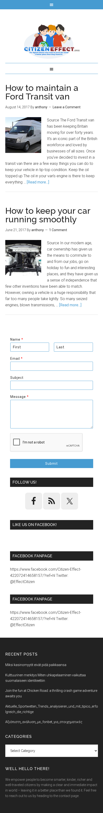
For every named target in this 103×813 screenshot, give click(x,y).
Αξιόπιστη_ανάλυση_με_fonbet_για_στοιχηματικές (43, 722)
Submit (51, 463)
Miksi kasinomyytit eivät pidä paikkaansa (35, 665)
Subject (16, 378)
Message (19, 397)
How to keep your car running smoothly (47, 215)
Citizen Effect (51, 41)
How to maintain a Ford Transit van (41, 92)
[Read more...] (38, 182)
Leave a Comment (66, 107)
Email (16, 358)
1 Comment (58, 230)
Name (16, 339)
